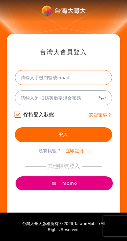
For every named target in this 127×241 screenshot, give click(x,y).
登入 (63, 134)
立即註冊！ (77, 151)
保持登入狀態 (38, 114)
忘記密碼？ (100, 114)
